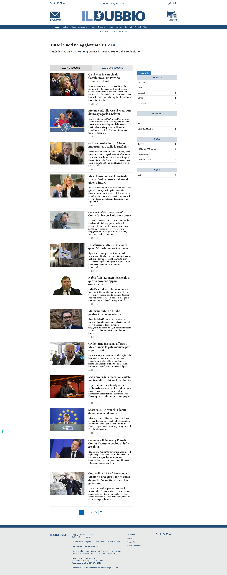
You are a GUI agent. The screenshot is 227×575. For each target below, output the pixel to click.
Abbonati (173, 20)
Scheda (142, 103)
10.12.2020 (93, 304)
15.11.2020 (93, 433)
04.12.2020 (93, 370)
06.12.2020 (93, 337)
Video (141, 98)
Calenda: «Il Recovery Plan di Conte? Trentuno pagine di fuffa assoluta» (108, 444)
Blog (140, 88)
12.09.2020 (93, 467)
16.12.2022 (93, 169)
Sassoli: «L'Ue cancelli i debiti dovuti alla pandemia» (107, 411)
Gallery (142, 93)
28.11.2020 (93, 403)
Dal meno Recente (112, 68)
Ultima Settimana (147, 149)
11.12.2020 (93, 271)
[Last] (101, 512)
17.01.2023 (93, 137)
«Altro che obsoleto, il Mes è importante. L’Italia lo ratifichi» (108, 145)
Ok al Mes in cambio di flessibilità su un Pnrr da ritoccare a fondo (104, 78)
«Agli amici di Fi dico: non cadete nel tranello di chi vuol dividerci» (109, 378)
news (140, 118)
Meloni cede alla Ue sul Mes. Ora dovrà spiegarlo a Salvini (109, 112)
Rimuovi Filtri (144, 73)
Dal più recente (71, 68)
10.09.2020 (93, 503)
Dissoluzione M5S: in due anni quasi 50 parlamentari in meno (108, 246)
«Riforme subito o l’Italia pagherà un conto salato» (104, 312)
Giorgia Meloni (145, 129)
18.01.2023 (93, 104)
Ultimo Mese (144, 154)
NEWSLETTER (55, 19)
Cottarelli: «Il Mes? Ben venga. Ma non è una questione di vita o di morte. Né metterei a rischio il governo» (109, 478)
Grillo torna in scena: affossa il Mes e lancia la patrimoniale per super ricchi (109, 347)
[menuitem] (56, 27)
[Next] (96, 512)
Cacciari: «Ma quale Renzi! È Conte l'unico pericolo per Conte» (109, 214)
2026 (140, 175)
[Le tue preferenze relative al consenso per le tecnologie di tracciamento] (2, 431)
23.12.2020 (93, 238)
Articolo (142, 82)
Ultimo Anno (144, 160)
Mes (140, 124)
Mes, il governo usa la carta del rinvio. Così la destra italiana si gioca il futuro (108, 179)
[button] (170, 3)
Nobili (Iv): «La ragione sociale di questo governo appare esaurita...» (109, 281)
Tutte (141, 144)
